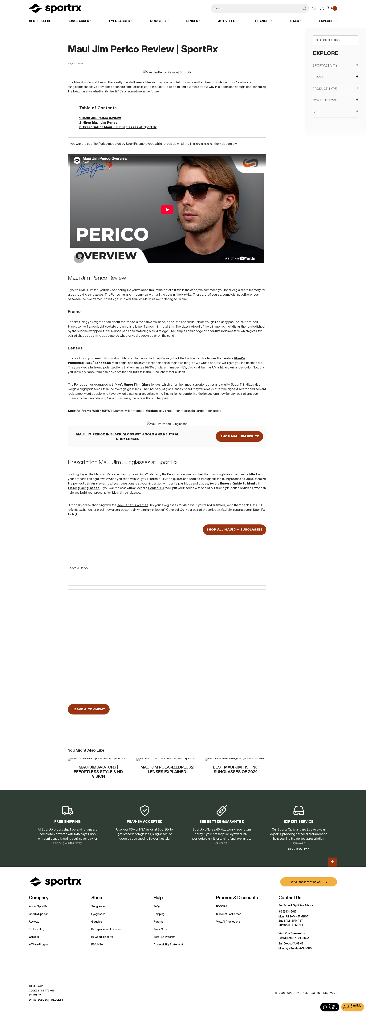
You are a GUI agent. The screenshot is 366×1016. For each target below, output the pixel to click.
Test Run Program (164, 937)
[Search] (354, 40)
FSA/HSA (97, 944)
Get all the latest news (305, 881)
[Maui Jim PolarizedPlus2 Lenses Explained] (166, 758)
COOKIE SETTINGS (42, 990)
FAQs (157, 906)
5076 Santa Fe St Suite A (294, 938)
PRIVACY (35, 995)
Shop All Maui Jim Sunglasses (234, 529)
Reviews (34, 921)
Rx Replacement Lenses (106, 929)
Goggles (96, 921)
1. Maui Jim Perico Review (100, 117)
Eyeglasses (98, 914)
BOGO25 (221, 906)
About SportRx (38, 906)
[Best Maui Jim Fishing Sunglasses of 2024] (234, 758)
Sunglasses (98, 906)
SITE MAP (36, 985)
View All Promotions (228, 921)
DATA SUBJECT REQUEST (46, 999)
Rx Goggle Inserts (102, 937)
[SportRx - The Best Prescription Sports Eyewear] (55, 9)
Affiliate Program (39, 944)
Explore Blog (36, 929)
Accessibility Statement (168, 944)
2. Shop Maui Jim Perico (98, 122)
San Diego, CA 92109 (291, 943)
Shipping (159, 914)
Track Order (161, 929)
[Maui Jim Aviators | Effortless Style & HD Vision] (98, 758)
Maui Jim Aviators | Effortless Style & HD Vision (98, 771)
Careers (34, 937)
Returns (158, 921)
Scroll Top (332, 862)
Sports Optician (38, 914)
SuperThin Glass (137, 384)
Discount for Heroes (228, 914)
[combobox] (260, 8)
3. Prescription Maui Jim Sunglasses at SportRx (118, 127)
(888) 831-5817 (288, 911)
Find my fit (356, 1007)
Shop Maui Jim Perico (239, 436)
